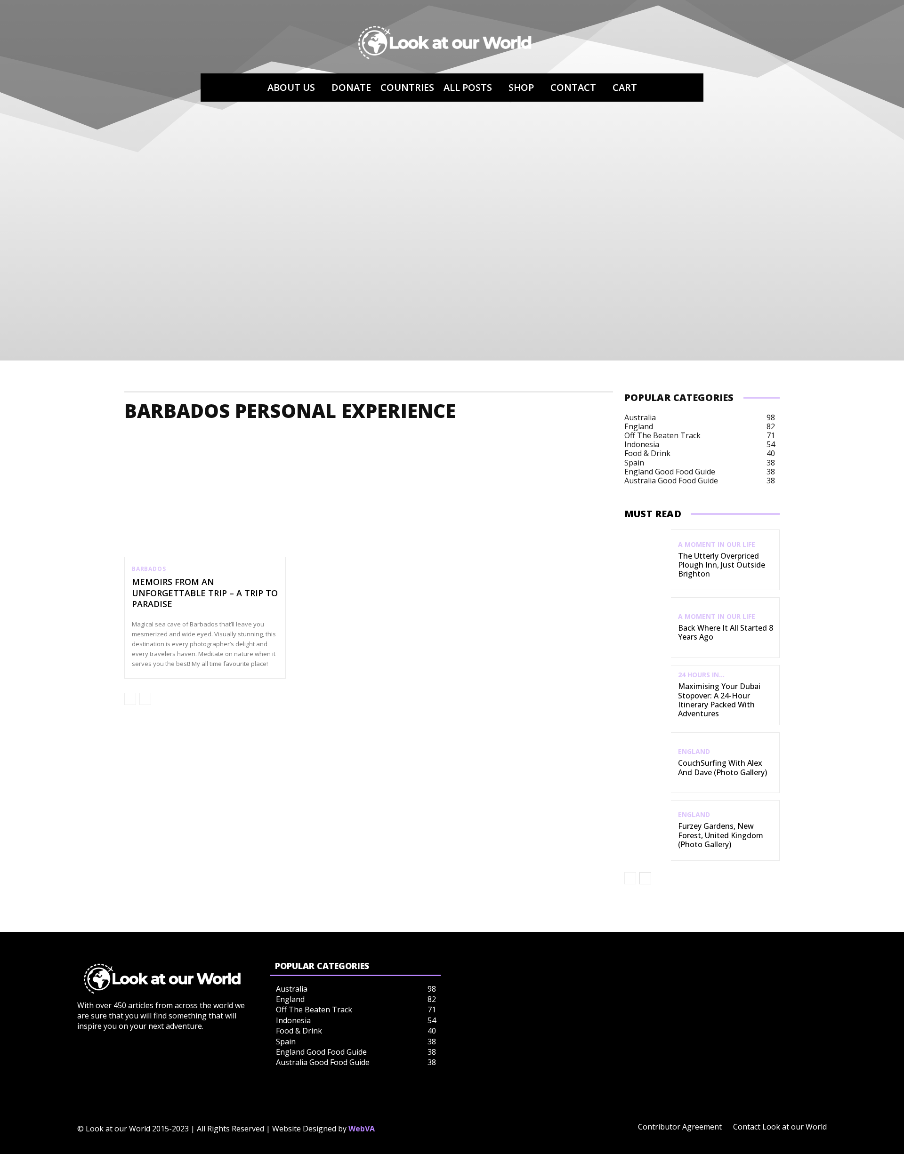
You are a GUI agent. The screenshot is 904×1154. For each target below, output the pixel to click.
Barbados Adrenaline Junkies (297, 438)
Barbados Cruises (768, 438)
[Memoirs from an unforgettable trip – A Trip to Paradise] (205, 508)
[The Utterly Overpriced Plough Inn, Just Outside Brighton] (647, 559)
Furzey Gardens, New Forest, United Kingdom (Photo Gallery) (720, 835)
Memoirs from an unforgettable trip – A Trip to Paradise (205, 592)
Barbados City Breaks (680, 438)
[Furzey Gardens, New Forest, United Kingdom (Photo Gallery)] (647, 830)
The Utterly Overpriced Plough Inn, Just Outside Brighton (721, 565)
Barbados (149, 569)
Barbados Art (517, 438)
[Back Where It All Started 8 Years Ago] (647, 627)
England (694, 751)
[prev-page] (130, 699)
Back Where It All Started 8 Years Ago (725, 632)
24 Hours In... (701, 675)
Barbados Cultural (850, 438)
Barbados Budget (591, 438)
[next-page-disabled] (145, 699)
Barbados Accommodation (180, 438)
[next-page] (645, 878)
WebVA (361, 1128)
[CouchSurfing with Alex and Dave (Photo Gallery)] (647, 762)
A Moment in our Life (716, 544)
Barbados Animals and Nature (421, 438)
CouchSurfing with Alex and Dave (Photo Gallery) (722, 767)
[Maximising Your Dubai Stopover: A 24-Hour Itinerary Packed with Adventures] (647, 695)
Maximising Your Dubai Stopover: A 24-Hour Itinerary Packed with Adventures (719, 700)
